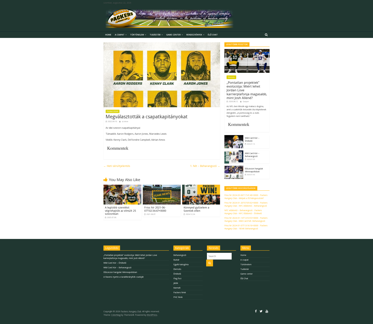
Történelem (137, 34)
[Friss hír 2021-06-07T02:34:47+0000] (162, 186)
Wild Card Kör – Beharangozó (252, 155)
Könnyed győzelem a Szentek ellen (196, 209)
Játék (175, 283)
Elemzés (231, 77)
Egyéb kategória (181, 264)
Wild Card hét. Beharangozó (252, 221)
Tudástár (155, 34)
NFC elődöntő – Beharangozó (253, 205)
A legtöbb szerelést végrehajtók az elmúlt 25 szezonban (120, 210)
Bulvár (176, 259)
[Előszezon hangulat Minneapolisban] (233, 167)
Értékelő (177, 273)
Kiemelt (177, 287)
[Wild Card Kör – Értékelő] (233, 136)
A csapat (119, 34)
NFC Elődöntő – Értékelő (250, 213)
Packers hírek (112, 111)
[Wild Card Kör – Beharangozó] (233, 152)
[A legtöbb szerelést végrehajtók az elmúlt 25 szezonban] (122, 186)
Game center (173, 34)
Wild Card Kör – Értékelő (252, 139)
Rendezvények (194, 34)
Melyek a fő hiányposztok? (251, 198)
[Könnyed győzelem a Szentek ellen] (201, 186)
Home (108, 34)
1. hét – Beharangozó (205, 166)
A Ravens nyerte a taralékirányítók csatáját (123, 276)
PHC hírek (178, 297)
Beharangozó (179, 255)
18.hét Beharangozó (248, 228)
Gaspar (246, 101)
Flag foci (177, 278)
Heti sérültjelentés (117, 166)
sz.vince (125, 121)
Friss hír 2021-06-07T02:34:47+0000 (155, 209)
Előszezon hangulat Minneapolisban (254, 170)
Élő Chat (213, 34)
